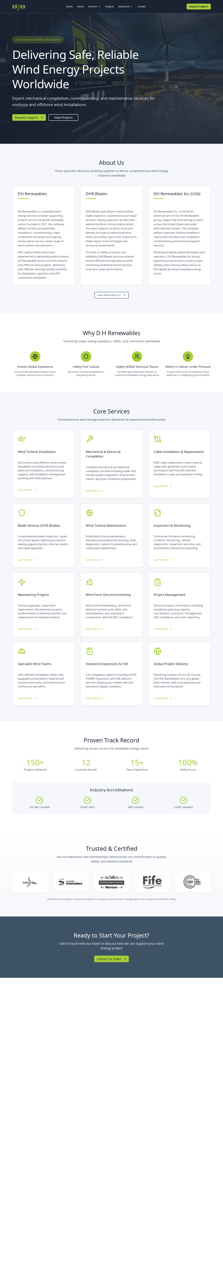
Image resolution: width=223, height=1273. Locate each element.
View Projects (63, 117)
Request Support (198, 6)
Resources (124, 6)
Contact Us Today (109, 959)
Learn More (25, 490)
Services (92, 6)
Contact (141, 6)
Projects (109, 6)
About (80, 6)
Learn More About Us (108, 295)
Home (69, 6)
